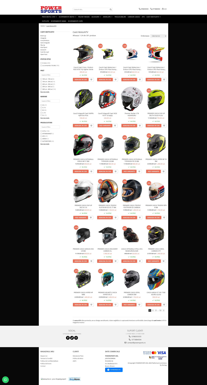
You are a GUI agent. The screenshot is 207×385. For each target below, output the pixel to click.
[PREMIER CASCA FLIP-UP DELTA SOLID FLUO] (156, 99)
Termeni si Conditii (46, 358)
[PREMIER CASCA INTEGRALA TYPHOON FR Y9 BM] (132, 145)
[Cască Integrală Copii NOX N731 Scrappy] (107, 99)
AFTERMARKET (47, 134)
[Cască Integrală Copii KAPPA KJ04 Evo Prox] (83, 99)
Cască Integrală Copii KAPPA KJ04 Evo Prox (83, 114)
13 (160, 310)
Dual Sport (43, 47)
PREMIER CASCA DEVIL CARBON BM (132, 293)
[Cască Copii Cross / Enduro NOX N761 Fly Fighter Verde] (83, 54)
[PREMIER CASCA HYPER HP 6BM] (83, 279)
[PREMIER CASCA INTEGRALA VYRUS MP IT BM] (83, 145)
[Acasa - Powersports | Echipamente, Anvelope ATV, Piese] (51, 9)
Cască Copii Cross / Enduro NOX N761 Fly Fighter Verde (83, 68)
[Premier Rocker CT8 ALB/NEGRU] (132, 99)
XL (43, 115)
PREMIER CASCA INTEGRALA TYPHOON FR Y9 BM (132, 160)
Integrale (43, 38)
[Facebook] (68, 338)
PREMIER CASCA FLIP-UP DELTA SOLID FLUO (156, 114)
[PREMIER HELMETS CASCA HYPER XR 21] (107, 279)
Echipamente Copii (75, 21)
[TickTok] (72, 338)
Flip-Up (42, 45)
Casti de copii (44, 52)
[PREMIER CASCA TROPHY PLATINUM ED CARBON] (132, 191)
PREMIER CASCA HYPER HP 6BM (83, 293)
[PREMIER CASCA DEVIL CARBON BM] (132, 279)
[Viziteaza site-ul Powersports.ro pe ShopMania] (75, 379)
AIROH (44, 139)
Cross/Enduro (44, 40)
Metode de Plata (78, 356)
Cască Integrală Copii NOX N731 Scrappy (107, 114)
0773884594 (136, 340)
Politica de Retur (78, 358)
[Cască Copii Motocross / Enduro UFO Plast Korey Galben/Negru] (107, 54)
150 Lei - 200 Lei (47, 81)
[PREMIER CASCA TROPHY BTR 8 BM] (156, 190)
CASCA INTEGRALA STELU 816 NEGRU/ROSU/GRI (131, 250)
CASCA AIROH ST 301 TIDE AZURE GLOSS (156, 293)
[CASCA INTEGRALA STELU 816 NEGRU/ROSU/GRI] (132, 236)
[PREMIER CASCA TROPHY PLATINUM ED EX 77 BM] (107, 191)
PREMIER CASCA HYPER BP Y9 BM (156, 160)
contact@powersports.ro (136, 343)
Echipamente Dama (58, 21)
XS (43, 105)
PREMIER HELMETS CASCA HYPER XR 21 (107, 293)
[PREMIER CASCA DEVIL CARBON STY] (156, 236)
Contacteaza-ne (115, 369)
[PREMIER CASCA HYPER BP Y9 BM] (156, 145)
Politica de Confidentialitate (49, 361)
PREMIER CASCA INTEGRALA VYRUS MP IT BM (83, 160)
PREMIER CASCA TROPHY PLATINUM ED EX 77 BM (107, 206)
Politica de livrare (45, 364)
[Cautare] (111, 9)
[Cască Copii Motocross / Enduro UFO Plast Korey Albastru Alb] (132, 54)
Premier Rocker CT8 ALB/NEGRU (132, 114)
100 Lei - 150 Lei (47, 79)
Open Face (43, 54)
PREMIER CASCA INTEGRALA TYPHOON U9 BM (108, 160)
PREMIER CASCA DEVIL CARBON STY (156, 250)
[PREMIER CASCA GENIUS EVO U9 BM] (83, 236)
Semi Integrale (45, 43)
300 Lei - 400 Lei (47, 89)
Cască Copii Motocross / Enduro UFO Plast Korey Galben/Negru (107, 68)
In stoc (44, 63)
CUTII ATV (45, 21)
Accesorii (43, 50)
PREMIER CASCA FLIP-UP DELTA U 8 (83, 206)
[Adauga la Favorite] (91, 79)
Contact (42, 366)
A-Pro (44, 131)
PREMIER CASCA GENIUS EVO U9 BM (83, 250)
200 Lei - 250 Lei (47, 84)
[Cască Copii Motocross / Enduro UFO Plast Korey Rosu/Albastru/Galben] (156, 54)
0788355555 (136, 336)
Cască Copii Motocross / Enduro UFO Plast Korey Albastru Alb (131, 68)
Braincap (43, 36)
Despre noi (43, 356)
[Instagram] (76, 338)
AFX (43, 136)
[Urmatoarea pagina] (163, 310)
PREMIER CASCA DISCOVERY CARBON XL (108, 250)
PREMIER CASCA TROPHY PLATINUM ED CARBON (132, 206)
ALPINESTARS (46, 141)
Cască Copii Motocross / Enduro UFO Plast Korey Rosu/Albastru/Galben (156, 68)
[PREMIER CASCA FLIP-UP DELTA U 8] (83, 191)
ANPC (74, 361)
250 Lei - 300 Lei (47, 87)
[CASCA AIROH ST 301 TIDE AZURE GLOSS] (156, 279)
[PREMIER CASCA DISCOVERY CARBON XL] (107, 235)
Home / (43, 26)
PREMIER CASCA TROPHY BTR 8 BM (156, 206)
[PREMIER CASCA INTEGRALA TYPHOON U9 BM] (107, 145)
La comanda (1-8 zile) (49, 65)
